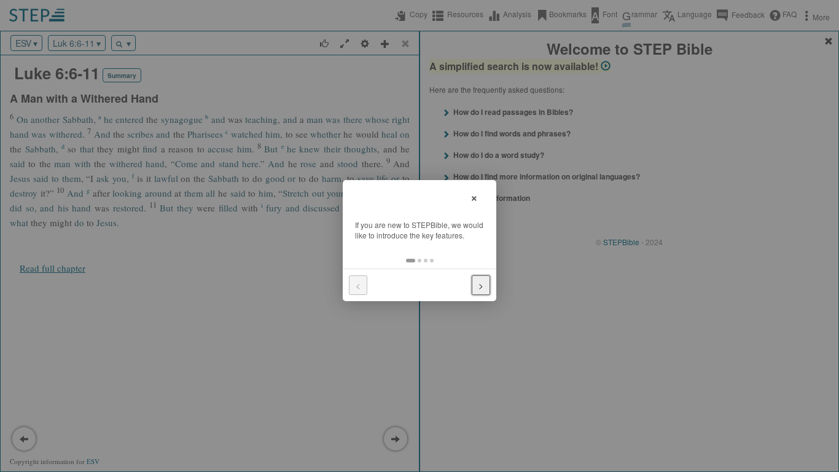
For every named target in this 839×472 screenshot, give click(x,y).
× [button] (474, 196)
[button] (410, 260)
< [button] (358, 285)
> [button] (480, 285)
